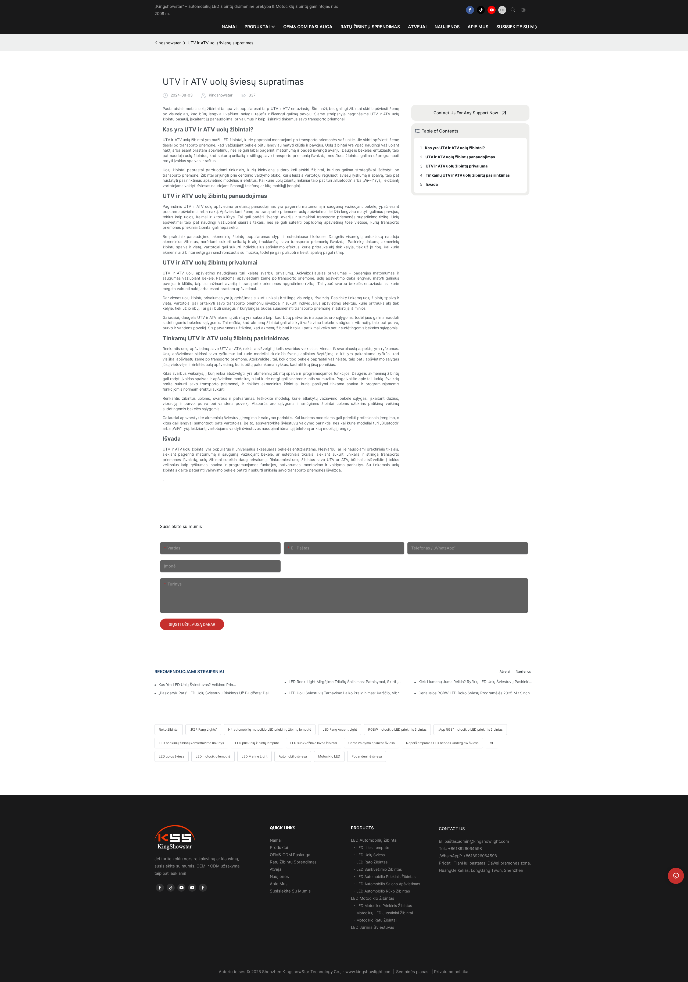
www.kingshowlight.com (369, 971)
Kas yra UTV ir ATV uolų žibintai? (455, 147)
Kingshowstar (168, 42)
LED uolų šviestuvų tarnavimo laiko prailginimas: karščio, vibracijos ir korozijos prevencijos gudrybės (346, 693)
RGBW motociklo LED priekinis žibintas (397, 729)
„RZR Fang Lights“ (203, 729)
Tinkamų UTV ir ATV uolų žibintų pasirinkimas (468, 175)
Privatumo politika (451, 971)
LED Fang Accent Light (339, 729)
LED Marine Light (254, 756)
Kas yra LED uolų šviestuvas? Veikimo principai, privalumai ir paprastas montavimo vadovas (198, 684)
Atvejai (505, 671)
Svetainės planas (412, 971)
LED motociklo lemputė (213, 756)
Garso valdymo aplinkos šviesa (371, 743)
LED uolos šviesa (171, 756)
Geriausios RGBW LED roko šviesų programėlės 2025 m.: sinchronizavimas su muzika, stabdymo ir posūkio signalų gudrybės (475, 693)
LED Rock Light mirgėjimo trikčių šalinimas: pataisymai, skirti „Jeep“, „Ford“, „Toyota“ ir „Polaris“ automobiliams (346, 681)
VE (492, 743)
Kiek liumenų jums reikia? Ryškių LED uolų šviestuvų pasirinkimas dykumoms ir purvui (475, 681)
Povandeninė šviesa (367, 756)
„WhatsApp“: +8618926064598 (468, 855)
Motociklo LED (329, 756)
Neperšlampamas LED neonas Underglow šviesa (442, 743)
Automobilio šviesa (293, 756)
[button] (536, 26)
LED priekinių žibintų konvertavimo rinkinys (191, 743)
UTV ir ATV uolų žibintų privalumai (457, 166)
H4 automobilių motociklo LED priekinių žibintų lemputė (269, 729)
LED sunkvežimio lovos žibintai (313, 743)
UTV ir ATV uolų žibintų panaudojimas (460, 157)
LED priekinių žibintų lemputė (257, 743)
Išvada (432, 184)
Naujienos (523, 671)
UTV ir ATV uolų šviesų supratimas (220, 42)
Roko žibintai (168, 729)
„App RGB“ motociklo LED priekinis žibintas (470, 729)
